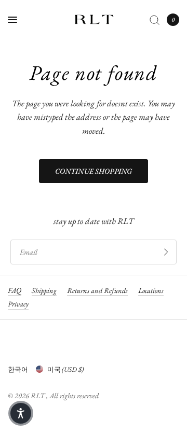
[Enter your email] (166, 252)
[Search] (154, 19)
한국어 (18, 369)
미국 (65, 369)
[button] (20, 413)
